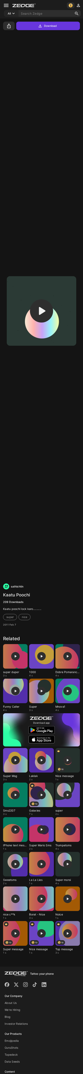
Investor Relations (16, 1023)
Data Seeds (12, 1061)
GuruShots (11, 1047)
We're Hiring (12, 1009)
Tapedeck (11, 1054)
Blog (7, 1016)
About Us (11, 1002)
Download (50, 25)
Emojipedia (12, 1040)
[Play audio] (41, 311)
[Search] (76, 13)
